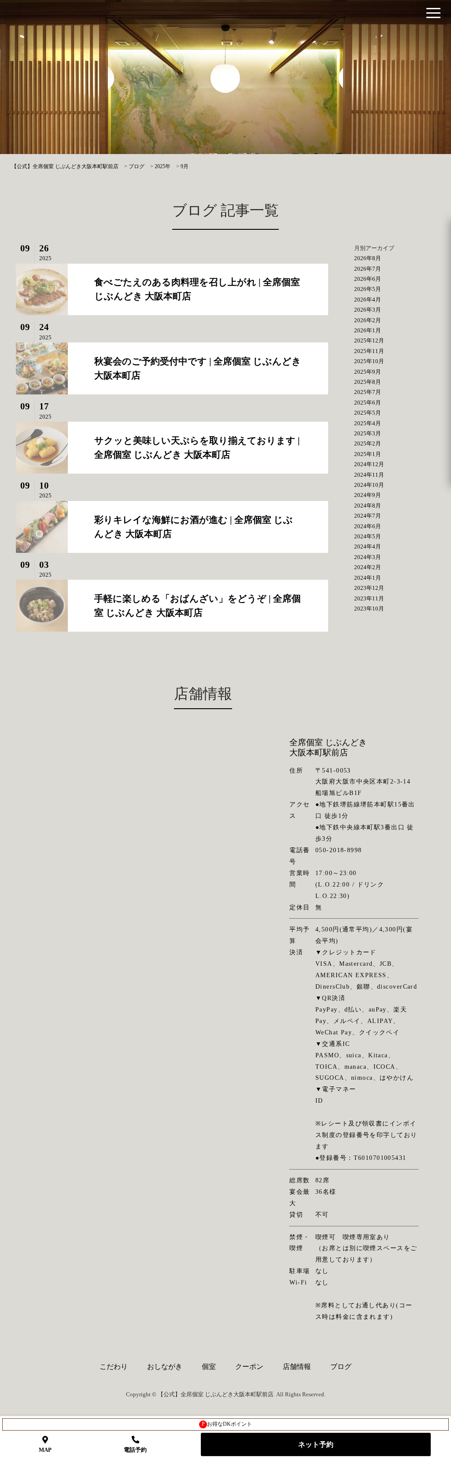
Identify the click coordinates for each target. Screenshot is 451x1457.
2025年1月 (367, 454)
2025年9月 (367, 371)
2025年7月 (367, 392)
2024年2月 (367, 567)
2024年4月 (367, 546)
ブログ (340, 1366)
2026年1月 (367, 330)
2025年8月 (367, 382)
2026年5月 (367, 289)
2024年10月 (369, 485)
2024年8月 (367, 505)
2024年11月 (369, 474)
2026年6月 (367, 279)
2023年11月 (369, 598)
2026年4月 (367, 299)
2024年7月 (367, 515)
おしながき (164, 1366)
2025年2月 (367, 443)
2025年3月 (367, 433)
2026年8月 (367, 258)
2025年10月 (369, 361)
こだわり (114, 1366)
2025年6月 (367, 402)
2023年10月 (369, 608)
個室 (209, 1366)
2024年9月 (367, 495)
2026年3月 (367, 309)
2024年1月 (367, 577)
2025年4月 (367, 423)
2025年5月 (367, 412)
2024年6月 (367, 526)
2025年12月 (369, 340)
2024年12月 (369, 464)
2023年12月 (369, 588)
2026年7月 (367, 268)
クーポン (249, 1366)
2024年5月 (367, 536)
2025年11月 (369, 351)
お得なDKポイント (227, 1424)
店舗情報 (297, 1366)
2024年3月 (367, 557)
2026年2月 (367, 320)
